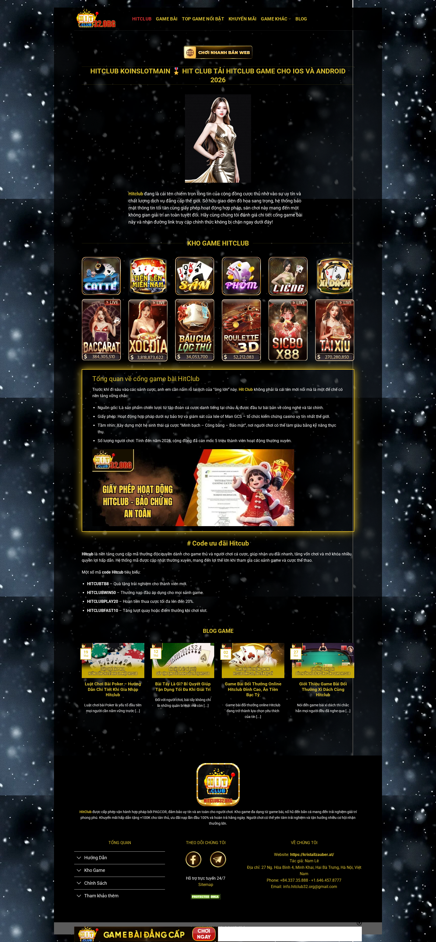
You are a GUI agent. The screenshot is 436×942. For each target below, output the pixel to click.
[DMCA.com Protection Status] (205, 896)
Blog (301, 18)
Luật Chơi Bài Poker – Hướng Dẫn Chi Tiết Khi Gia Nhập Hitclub (113, 689)
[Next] (355, 687)
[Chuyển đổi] (79, 858)
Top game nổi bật (203, 18)
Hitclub (141, 18)
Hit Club (246, 389)
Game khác (274, 18)
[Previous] (81, 687)
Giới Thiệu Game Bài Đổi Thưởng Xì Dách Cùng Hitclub (323, 689)
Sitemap (205, 884)
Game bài (166, 18)
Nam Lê (312, 860)
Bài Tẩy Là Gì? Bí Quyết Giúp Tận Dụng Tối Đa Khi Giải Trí (183, 687)
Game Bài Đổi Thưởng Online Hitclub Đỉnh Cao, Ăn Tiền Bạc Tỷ (253, 689)
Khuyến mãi (243, 18)
